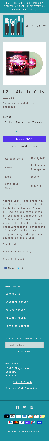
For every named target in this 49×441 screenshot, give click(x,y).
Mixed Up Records (30, 431)
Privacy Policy (15, 317)
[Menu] (44, 25)
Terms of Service (17, 325)
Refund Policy (15, 309)
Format (7, 116)
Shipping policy (16, 301)
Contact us (12, 293)
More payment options (24, 146)
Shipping (9, 103)
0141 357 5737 (22, 382)
